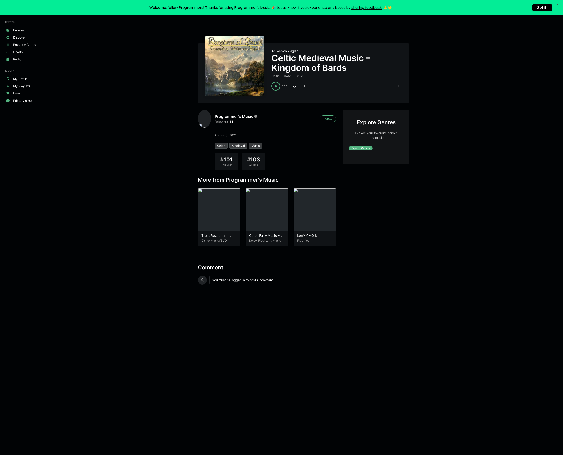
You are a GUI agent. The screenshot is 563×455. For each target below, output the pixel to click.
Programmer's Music (234, 116)
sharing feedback (366, 7)
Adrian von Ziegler (284, 51)
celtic (221, 146)
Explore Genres (360, 148)
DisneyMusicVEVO (214, 240)
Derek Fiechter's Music (265, 240)
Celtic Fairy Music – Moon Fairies (264, 237)
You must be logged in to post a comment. (243, 280)
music (255, 146)
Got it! (542, 7)
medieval (238, 146)
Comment (210, 267)
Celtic (275, 76)
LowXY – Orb (307, 235)
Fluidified (303, 240)
